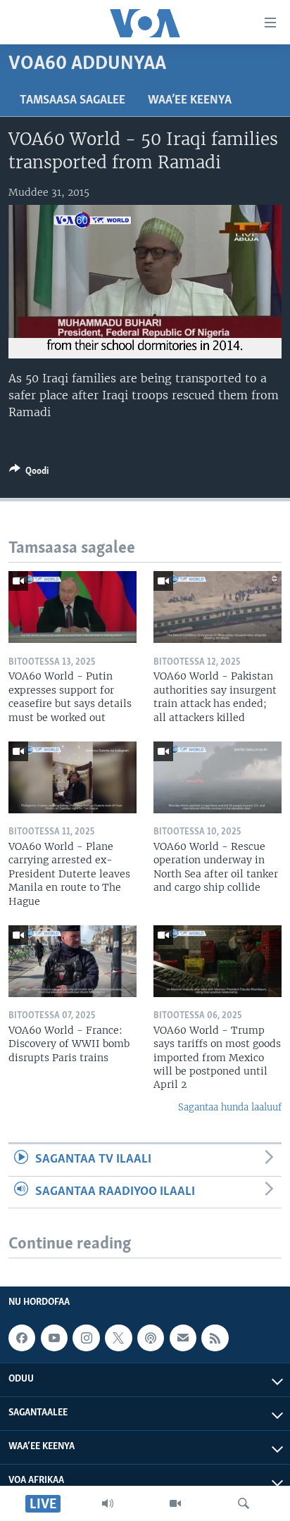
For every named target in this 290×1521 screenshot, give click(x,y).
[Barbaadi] (243, 1503)
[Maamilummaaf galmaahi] (183, 1338)
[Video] (175, 1503)
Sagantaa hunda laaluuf (230, 1107)
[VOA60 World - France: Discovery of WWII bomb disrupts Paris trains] (72, 961)
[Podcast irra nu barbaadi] (150, 1338)
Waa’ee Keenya (190, 100)
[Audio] (108, 1503)
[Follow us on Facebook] (21, 1338)
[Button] (29, 473)
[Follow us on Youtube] (54, 1338)
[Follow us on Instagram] (85, 1338)
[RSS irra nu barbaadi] (214, 1338)
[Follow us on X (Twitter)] (118, 1338)
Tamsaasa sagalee (72, 100)
